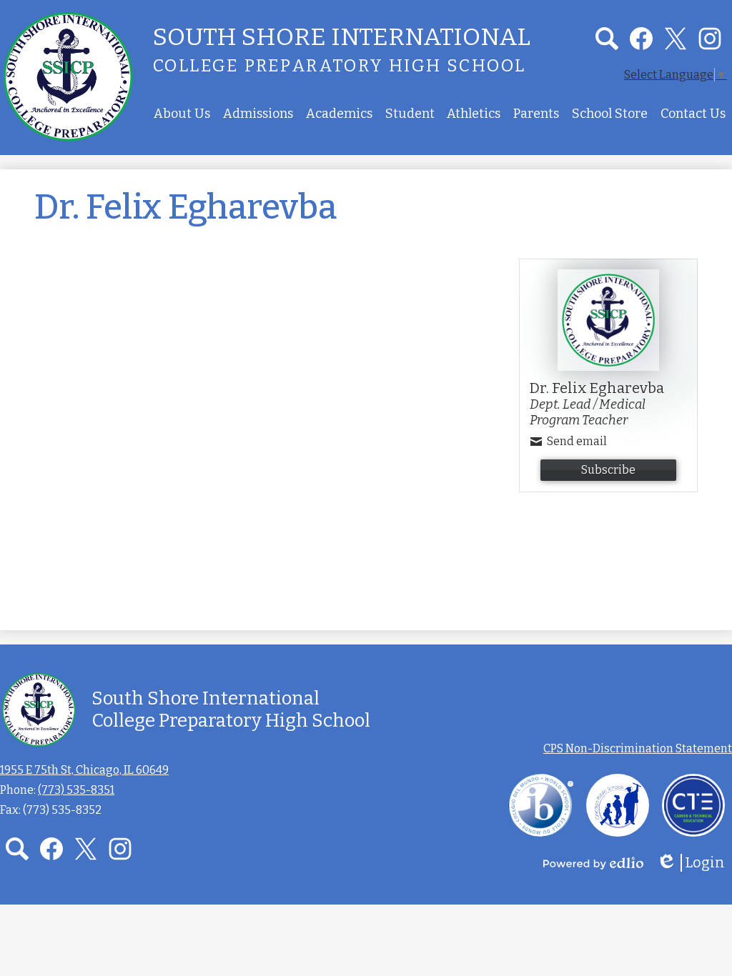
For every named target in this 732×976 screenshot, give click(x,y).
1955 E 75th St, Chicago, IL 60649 (84, 770)
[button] (182, 113)
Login (695, 863)
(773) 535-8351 (76, 790)
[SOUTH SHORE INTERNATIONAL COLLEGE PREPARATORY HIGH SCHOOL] (68, 76)
